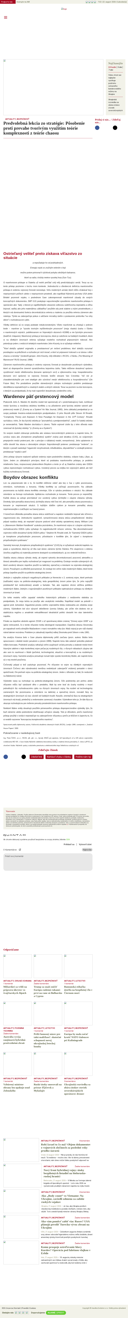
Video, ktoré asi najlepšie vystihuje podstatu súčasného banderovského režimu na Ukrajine (114, 84)
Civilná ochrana (23, 981)
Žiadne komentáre (41, 983)
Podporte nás (6, 2)
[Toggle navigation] (6, 17)
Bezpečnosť (23, 119)
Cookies (32, 1308)
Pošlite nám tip (83, 757)
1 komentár (8, 983)
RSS (3, 1308)
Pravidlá (24, 1308)
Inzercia (9, 1308)
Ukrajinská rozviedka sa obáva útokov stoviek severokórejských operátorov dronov (115, 107)
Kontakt (17, 1308)
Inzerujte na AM (23, 2)
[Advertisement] (64, 40)
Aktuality (10, 119)
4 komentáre (84, 1141)
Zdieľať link (36, 757)
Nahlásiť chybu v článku (59, 757)
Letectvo (80, 981)
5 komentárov (70, 1081)
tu (67, 824)
